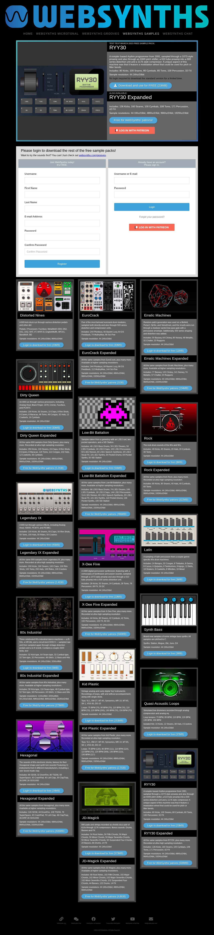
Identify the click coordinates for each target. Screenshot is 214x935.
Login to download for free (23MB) (103, 596)
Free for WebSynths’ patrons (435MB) (44, 831)
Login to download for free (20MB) (41, 345)
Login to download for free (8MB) (165, 462)
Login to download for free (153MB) (104, 720)
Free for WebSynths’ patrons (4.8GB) (105, 896)
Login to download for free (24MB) (41, 790)
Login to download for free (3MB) (165, 579)
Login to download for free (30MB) (41, 427)
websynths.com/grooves (92, 155)
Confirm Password (35, 244)
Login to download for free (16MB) (103, 468)
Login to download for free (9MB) (41, 667)
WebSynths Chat (178, 33)
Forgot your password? (152, 216)
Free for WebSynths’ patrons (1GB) (104, 382)
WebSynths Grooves (101, 33)
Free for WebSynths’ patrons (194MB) (167, 388)
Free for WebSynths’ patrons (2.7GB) (105, 767)
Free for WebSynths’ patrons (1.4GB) (43, 582)
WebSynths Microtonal (57, 33)
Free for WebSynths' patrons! (133, 120)
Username (30, 173)
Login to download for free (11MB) (165, 350)
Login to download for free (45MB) (41, 544)
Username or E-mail (125, 173)
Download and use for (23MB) (142, 85)
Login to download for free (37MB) (165, 734)
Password (30, 230)
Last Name (31, 202)
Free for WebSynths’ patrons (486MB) (106, 514)
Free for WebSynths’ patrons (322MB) (167, 499)
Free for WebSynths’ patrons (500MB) (106, 634)
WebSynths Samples (141, 33)
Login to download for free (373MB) (104, 853)
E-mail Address (33, 216)
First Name (31, 188)
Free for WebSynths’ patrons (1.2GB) (43, 468)
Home (28, 33)
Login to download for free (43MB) (103, 345)
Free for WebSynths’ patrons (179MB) (44, 705)
